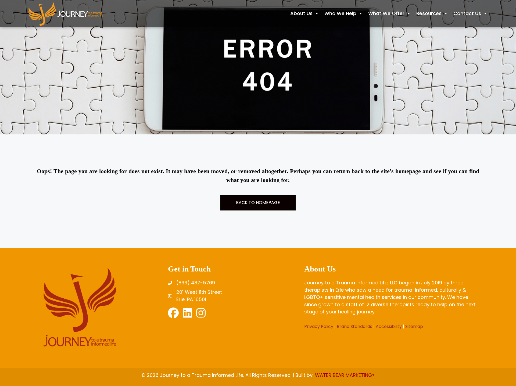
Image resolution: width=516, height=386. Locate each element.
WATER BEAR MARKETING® (345, 375)
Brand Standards (354, 326)
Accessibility (389, 326)
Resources (429, 13)
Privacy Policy (318, 326)
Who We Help (340, 13)
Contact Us (467, 13)
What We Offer (386, 13)
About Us (301, 13)
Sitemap (414, 326)
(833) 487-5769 (195, 282)
